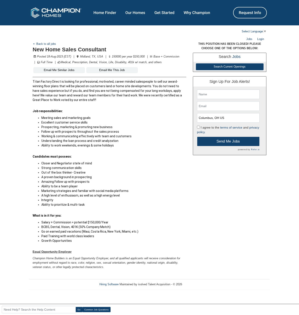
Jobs (249, 39)
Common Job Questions (96, 309)
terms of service (231, 127)
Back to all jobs (45, 43)
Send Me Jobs (228, 141)
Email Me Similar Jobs (59, 70)
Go (79, 309)
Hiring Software (109, 284)
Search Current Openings (230, 66)
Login (260, 39)
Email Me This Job (112, 70)
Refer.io (255, 149)
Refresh (195, 284)
